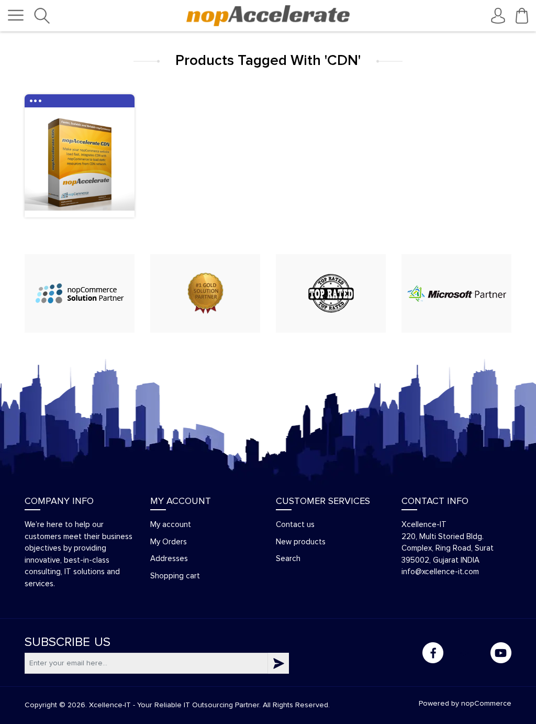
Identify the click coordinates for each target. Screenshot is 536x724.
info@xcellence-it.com (440, 572)
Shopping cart (175, 576)
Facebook (432, 652)
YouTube (500, 652)
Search (288, 559)
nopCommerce (486, 703)
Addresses (169, 559)
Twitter (466, 652)
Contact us (295, 525)
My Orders (168, 542)
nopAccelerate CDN (80, 173)
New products (301, 542)
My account (170, 525)
